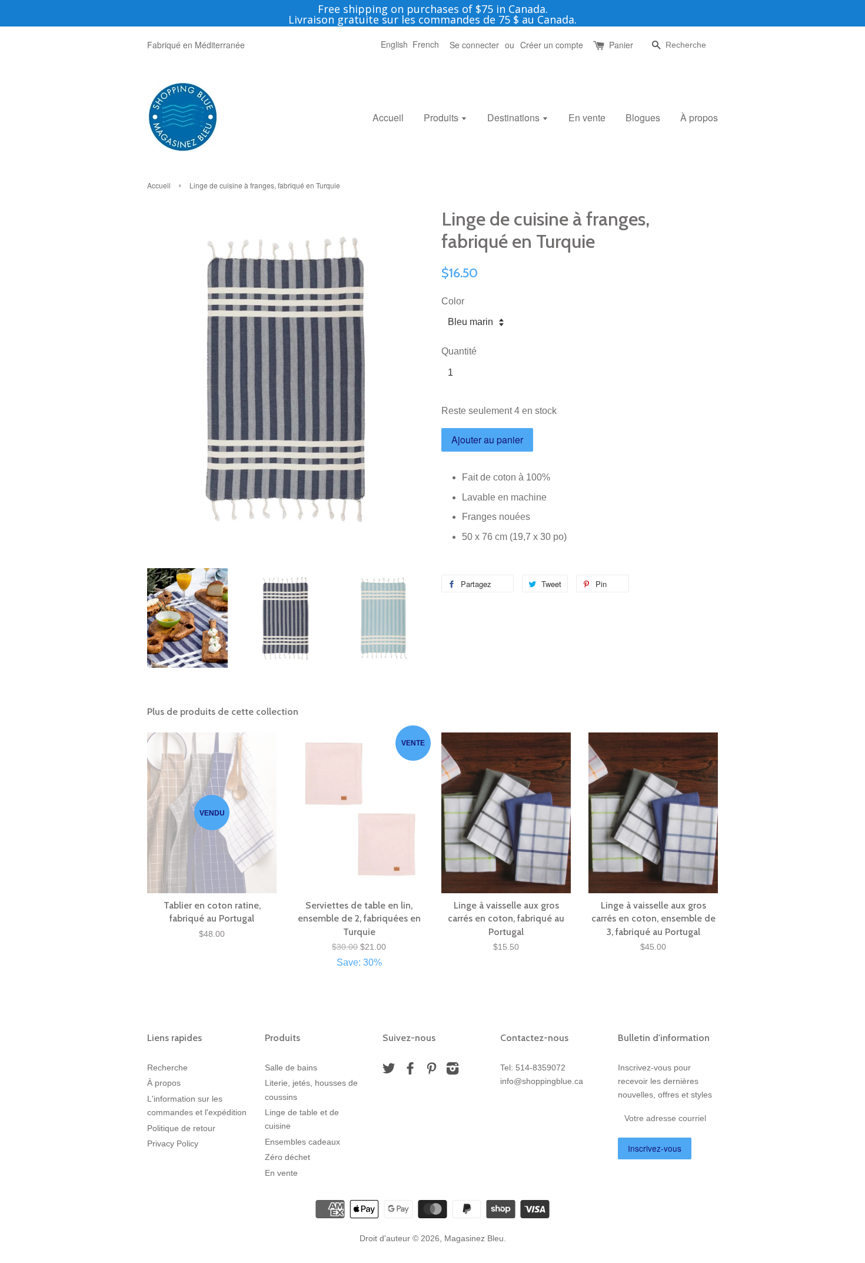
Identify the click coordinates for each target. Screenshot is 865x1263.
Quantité (459, 351)
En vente (587, 117)
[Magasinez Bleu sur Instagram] (452, 1070)
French (425, 44)
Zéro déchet (287, 1157)
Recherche (167, 1067)
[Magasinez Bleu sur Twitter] (388, 1070)
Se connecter (474, 45)
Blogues (643, 117)
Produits (442, 117)
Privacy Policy (172, 1143)
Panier (621, 45)
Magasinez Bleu (474, 1238)
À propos (699, 117)
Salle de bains (291, 1067)
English (394, 44)
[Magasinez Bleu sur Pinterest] (431, 1070)
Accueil (388, 117)
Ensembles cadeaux (302, 1142)
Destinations (514, 117)
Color (452, 301)
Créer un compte (551, 45)
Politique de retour (181, 1128)
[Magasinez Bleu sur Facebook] (410, 1070)
